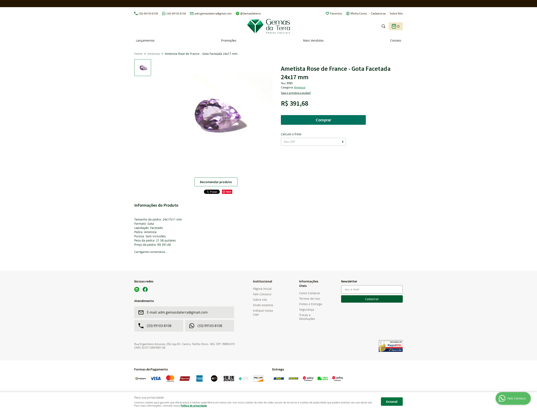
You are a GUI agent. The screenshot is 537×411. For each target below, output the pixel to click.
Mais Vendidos (313, 40)
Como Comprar (309, 293)
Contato (395, 40)
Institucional (262, 281)
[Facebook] (145, 289)
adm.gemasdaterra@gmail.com (213, 13)
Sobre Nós (396, 13)
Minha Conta (359, 13)
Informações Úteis (308, 283)
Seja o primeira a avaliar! (296, 93)
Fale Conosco (262, 294)
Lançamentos (145, 40)
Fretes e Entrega (310, 304)
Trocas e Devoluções (307, 317)
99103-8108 (148, 13)
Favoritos (336, 13)
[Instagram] (136, 289)
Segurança (306, 309)
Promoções (228, 40)
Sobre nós (260, 300)
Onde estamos (263, 305)
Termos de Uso (309, 299)
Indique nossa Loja (263, 312)
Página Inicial (262, 289)
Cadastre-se (378, 13)
